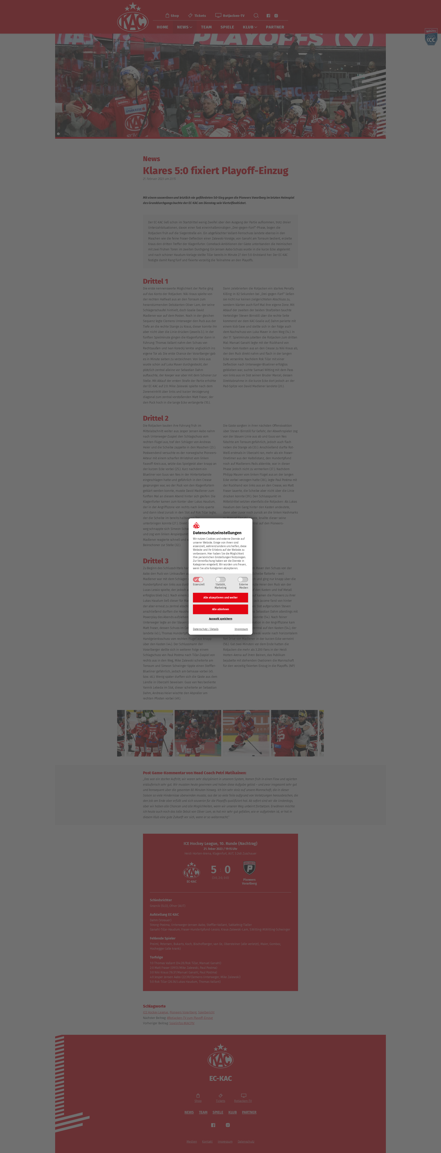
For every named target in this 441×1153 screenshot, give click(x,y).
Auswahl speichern (220, 618)
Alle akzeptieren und (220, 597)
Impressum (241, 629)
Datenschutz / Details (205, 629)
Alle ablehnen (220, 609)
